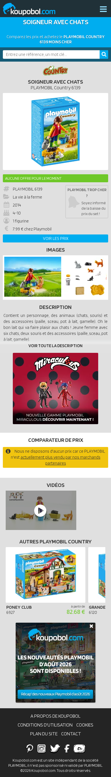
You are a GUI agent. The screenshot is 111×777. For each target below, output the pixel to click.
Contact (71, 733)
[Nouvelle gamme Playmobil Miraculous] (55, 388)
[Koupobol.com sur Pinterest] (30, 748)
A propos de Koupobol (55, 716)
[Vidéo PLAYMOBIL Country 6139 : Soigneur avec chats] (39, 510)
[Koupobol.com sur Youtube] (79, 748)
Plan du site (43, 733)
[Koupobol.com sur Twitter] (55, 748)
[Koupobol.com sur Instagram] (41, 748)
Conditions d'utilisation (45, 725)
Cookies (84, 725)
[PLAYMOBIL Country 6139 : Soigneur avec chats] (55, 131)
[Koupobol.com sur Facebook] (67, 748)
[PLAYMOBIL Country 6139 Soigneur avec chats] (32, 295)
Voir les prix (55, 238)
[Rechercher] (104, 54)
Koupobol (33, 9)
